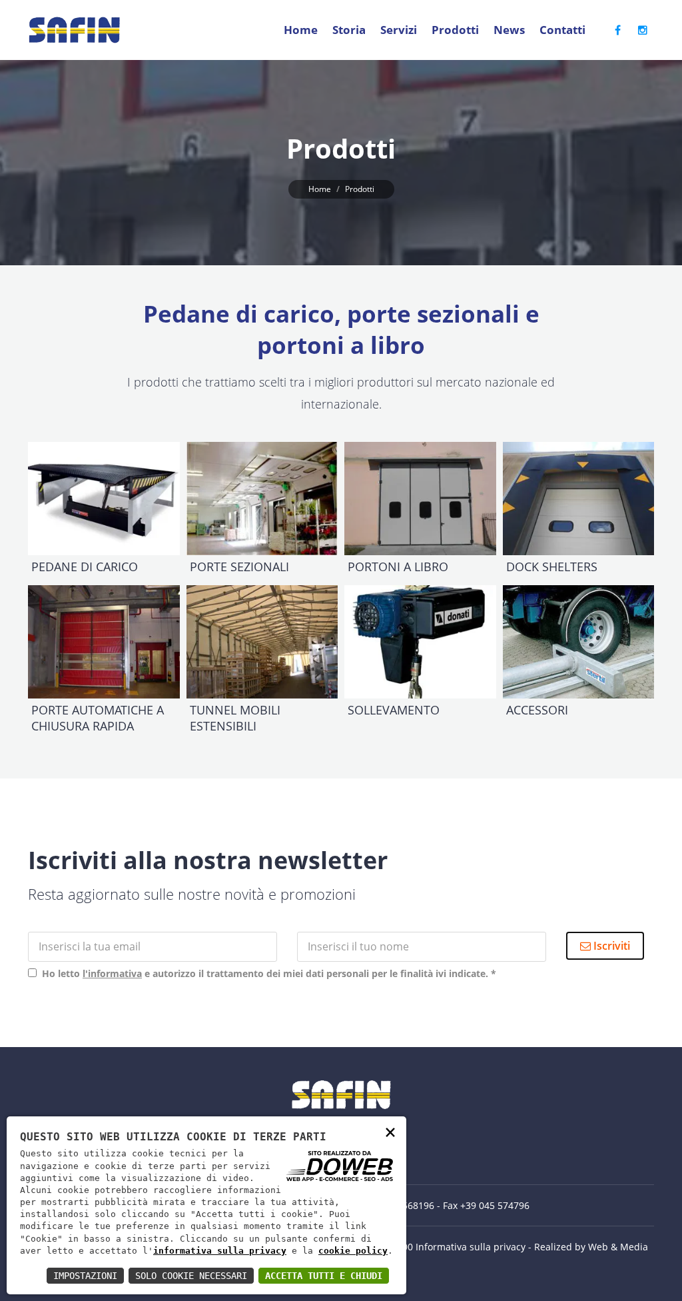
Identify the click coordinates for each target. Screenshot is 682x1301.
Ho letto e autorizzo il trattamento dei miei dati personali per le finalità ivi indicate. (266, 973)
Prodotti (455, 29)
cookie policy (353, 1251)
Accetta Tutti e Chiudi (323, 1275)
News (509, 29)
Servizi (398, 29)
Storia (349, 29)
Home (301, 29)
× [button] (390, 1131)
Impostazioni (85, 1275)
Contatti (562, 29)
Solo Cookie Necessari (191, 1275)
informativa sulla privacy (219, 1251)
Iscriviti (610, 945)
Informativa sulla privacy (470, 1246)
